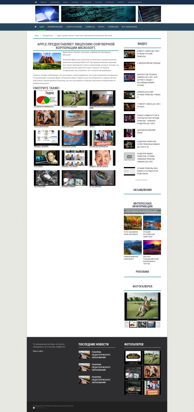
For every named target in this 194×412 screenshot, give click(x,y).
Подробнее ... (142, 180)
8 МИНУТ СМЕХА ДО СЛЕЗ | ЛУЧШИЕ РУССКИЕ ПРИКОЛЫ (148, 54)
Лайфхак (90, 27)
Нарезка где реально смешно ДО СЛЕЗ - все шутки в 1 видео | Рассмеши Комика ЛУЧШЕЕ (147, 79)
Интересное (110, 2)
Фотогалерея (55, 2)
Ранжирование (55, 27)
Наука (101, 27)
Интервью (75, 2)
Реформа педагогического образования (101, 355)
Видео (65, 2)
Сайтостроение (74, 27)
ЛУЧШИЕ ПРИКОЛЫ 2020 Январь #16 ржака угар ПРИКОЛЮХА (147, 171)
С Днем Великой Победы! (148, 63)
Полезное (98, 2)
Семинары (113, 27)
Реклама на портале (135, 2)
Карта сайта (38, 351)
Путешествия (86, 2)
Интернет (121, 2)
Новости (44, 2)
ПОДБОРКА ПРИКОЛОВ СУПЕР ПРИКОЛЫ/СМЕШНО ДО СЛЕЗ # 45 (148, 144)
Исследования (129, 27)
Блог (42, 27)
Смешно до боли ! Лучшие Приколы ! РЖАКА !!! (148, 94)
